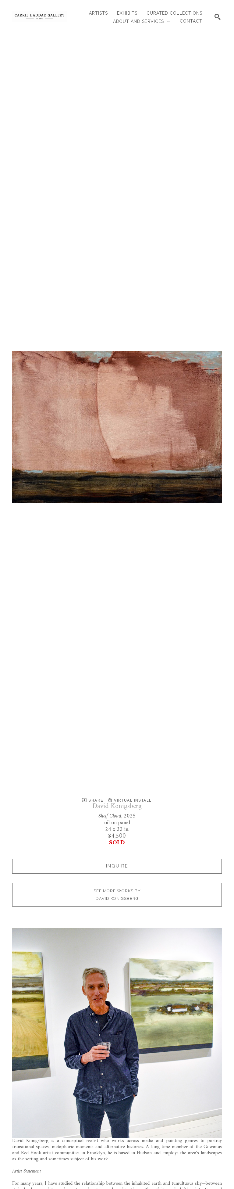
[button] (142, 21)
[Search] (217, 17)
